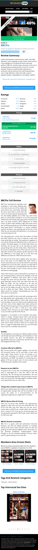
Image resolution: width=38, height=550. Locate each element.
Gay (31, 8)
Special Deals (9, 8)
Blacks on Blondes (19, 492)
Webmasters (13, 536)
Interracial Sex (13, 482)
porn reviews (31, 543)
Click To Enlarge (6, 464)
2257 (8, 536)
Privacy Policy (20, 536)
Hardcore (5, 482)
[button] (9, 529)
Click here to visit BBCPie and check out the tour (19, 88)
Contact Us (3, 536)
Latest (18, 8)
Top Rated (25, 8)
